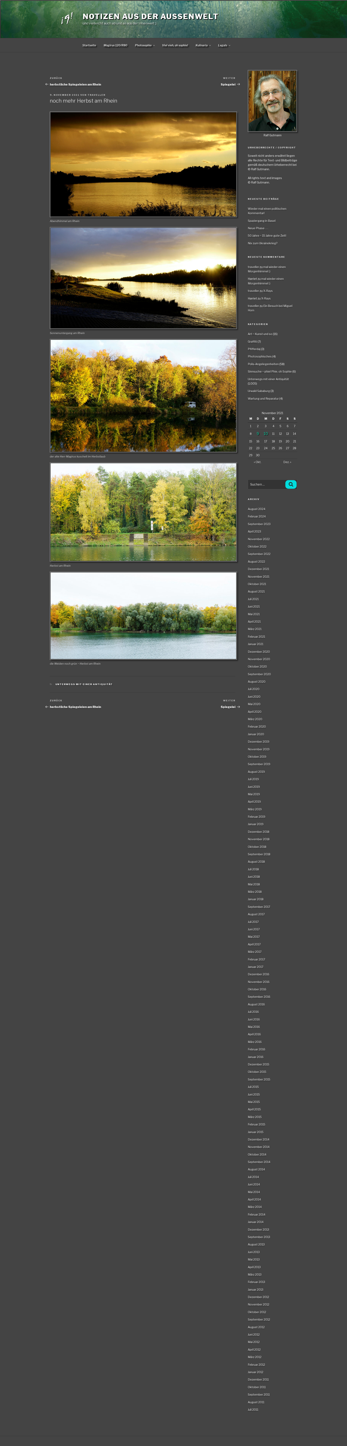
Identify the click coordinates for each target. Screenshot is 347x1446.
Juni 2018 (254, 876)
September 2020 (259, 674)
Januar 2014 (255, 1222)
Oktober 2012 (257, 1312)
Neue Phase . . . (258, 228)
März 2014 (255, 1207)
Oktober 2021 (257, 584)
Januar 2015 (255, 1132)
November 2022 (259, 539)
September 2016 (259, 996)
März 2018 (255, 891)
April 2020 (254, 711)
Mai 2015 (254, 1102)
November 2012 (258, 1304)
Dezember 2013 (258, 1229)
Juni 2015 (254, 1094)
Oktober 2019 (257, 756)
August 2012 (256, 1327)
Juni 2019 (254, 786)
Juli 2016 (253, 1011)
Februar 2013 (256, 1282)
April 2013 (254, 1267)
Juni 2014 (254, 1184)
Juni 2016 (254, 1019)
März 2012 (254, 1357)
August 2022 (256, 561)
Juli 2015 (253, 1087)
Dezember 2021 (258, 569)
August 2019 (256, 771)
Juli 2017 (253, 922)
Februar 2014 (256, 1214)
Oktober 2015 (257, 1071)
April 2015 (254, 1109)
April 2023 (254, 531)
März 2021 (254, 629)
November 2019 (258, 749)
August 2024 (256, 509)
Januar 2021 (255, 644)
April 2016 (254, 1034)
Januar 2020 (256, 734)
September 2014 (259, 1162)
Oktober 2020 (257, 666)
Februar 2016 (256, 1049)
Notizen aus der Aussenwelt (151, 16)
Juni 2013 (254, 1252)
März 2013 (254, 1274)
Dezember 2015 (258, 1064)
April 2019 (254, 801)
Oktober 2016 (257, 989)
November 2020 (259, 659)
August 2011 (256, 1402)
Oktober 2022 (257, 546)
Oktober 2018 (257, 846)
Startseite (89, 45)
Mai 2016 (254, 1026)
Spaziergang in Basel (262, 220)
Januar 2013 (255, 1289)
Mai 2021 (254, 614)
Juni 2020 (254, 696)
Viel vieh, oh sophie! (175, 45)
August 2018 (256, 861)
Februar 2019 (256, 816)
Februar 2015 (256, 1124)
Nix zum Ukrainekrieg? (263, 243)
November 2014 (258, 1147)
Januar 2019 (255, 824)
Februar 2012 (256, 1364)
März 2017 (254, 951)
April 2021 (254, 621)
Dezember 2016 (258, 974)
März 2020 (255, 719)
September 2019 (259, 764)
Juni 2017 (254, 929)
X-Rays (268, 290)
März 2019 (255, 809)
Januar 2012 (255, 1372)
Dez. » (287, 462)
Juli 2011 (253, 1409)
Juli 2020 (253, 689)
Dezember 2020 (259, 651)
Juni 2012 (254, 1334)
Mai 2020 (254, 704)
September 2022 (259, 554)
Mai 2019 (254, 794)
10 (266, 434)
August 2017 (256, 914)
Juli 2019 (253, 779)
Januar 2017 (255, 966)
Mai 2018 (254, 884)
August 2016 (256, 1004)
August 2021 (256, 591)
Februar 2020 (257, 726)
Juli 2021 (253, 599)
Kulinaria (202, 45)
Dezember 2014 (258, 1139)
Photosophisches (260, 356)
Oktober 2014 (257, 1154)
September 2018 (259, 854)
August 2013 (256, 1244)
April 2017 (254, 944)
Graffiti (252, 341)
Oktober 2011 (257, 1387)
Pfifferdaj (254, 349)
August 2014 (256, 1169)
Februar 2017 (256, 959)
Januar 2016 (255, 1057)
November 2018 (258, 839)
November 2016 (258, 982)
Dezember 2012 (258, 1297)
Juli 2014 (253, 1177)
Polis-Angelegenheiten (263, 364)
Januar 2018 (255, 899)
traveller (96, 95)
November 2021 (258, 576)
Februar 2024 (257, 516)
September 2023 (259, 524)
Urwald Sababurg (259, 391)
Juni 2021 (254, 606)
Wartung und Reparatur (263, 398)
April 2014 (254, 1199)
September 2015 (259, 1079)
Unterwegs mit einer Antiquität (84, 684)
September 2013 (259, 1237)
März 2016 (255, 1042)
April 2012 (254, 1349)
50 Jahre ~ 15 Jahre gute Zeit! (267, 235)
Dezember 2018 (258, 831)
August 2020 (256, 681)
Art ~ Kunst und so (260, 334)
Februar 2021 (256, 636)
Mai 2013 (254, 1259)
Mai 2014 (254, 1192)
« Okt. (257, 462)
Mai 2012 (254, 1342)
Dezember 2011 (258, 1379)
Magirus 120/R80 (115, 45)
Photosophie (143, 45)
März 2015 (255, 1117)
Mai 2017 (254, 936)
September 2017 (259, 906)
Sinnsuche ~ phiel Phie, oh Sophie (270, 371)
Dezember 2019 (258, 741)
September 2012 (259, 1319)
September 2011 (259, 1394)
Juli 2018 (253, 869)
